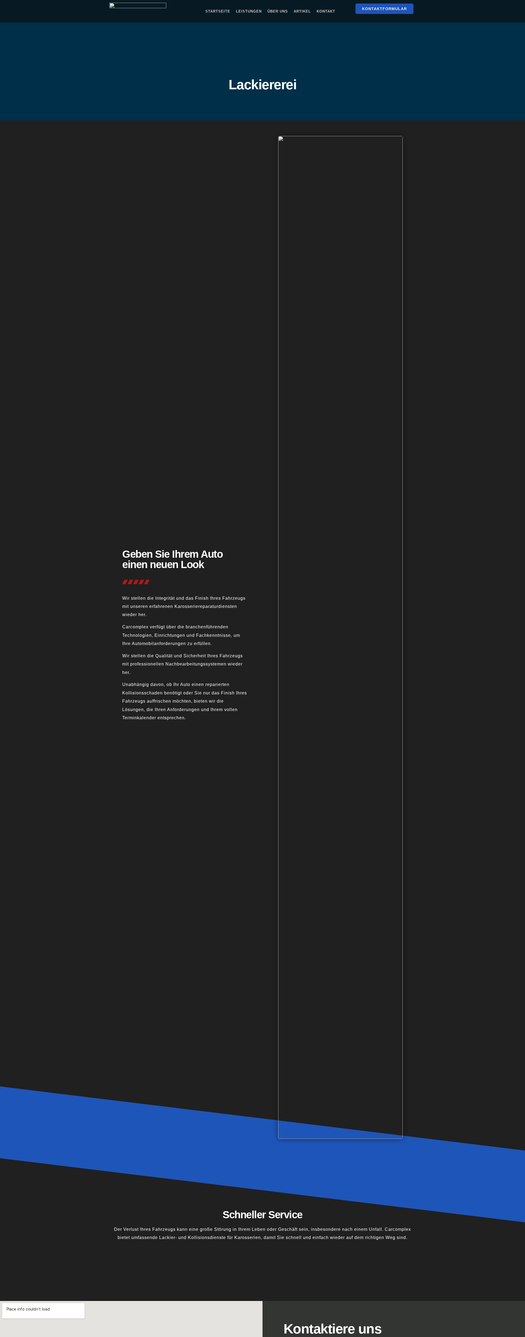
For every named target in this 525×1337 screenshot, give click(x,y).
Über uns (277, 11)
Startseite (217, 11)
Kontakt (326, 11)
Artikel (302, 11)
